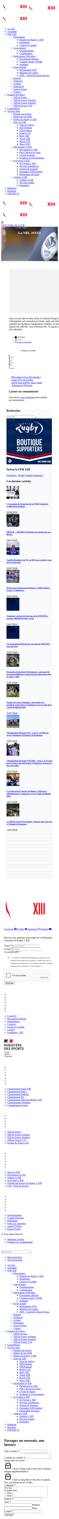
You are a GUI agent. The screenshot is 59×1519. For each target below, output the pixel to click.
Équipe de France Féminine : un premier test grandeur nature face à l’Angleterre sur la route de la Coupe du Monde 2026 (29, 704)
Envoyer (9, 1515)
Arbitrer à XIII (20, 177)
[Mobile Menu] (2, 222)
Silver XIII (24, 144)
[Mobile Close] (3, 1249)
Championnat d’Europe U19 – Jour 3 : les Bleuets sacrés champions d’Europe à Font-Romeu (28, 734)
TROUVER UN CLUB (13, 225)
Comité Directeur (16, 1199)
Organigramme (26, 50)
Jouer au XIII (19, 122)
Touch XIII (24, 138)
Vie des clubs (13, 111)
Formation (24, 185)
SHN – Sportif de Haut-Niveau (34, 75)
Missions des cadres (28, 72)
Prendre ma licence (22, 114)
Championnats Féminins (19, 1081)
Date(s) (8, 1499)
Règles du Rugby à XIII (24, 119)
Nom (7, 945)
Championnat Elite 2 (18, 1070)
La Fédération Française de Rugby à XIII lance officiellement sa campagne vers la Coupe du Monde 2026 (29, 793)
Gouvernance (19, 48)
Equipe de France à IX (19, 1126)
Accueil (11, 28)
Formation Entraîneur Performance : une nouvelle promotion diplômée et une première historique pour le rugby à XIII (29, 674)
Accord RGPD (12, 952)
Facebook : (12, 475)
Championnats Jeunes (18, 1083)
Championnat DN (16, 1075)
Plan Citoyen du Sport (30, 152)
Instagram (38, 475)
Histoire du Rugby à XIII (31, 39)
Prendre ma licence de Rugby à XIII (25, 1164)
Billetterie (11, 188)
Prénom (36, 1505)
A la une (11, 228)
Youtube (29, 475)
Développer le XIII (22, 147)
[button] (28, 356)
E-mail (8, 949)
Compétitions (13, 108)
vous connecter (27, 397)
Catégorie (9, 1485)
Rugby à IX (25, 133)
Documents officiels (28, 59)
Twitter (21, 475)
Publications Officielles (24, 56)
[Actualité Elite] (25, 1490)
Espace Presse (20, 89)
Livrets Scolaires (27, 155)
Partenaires (18, 86)
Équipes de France (16, 94)
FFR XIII (11, 34)
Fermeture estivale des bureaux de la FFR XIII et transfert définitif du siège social (27, 617)
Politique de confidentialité (20, 1242)
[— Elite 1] (25, 1493)
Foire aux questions (17, 1204)
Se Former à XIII (21, 160)
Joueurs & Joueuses (28, 169)
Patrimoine (24, 42)
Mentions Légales (15, 1239)
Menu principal (14, 1257)
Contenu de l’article (14, 1457)
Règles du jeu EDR (22, 116)
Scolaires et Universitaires (31, 158)
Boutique (11, 191)
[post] (13, 498)
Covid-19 (12, 994)
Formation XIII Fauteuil (30, 171)
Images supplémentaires (16, 1471)
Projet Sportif (19, 67)
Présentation (19, 37)
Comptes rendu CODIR (30, 61)
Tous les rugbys (26, 125)
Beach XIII (24, 141)
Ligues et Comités (28, 45)
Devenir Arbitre (26, 182)
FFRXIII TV (13, 193)
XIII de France (20, 97)
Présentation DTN (28, 70)
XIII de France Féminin (24, 100)
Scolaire (17, 83)
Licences (12, 1002)
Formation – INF (16, 1011)
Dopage (17, 78)
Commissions (25, 53)
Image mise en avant (15, 1460)
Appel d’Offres (15, 1207)
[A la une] (25, 1488)
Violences (18, 81)
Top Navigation (14, 1260)
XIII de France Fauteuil (24, 103)
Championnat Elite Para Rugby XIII (25, 1078)
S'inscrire (9, 983)
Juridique (23, 64)
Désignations (14, 1000)
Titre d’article (11, 1451)
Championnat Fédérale (19, 1072)
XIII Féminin (25, 127)
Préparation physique (29, 174)
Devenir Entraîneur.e (29, 166)
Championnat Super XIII (20, 1067)
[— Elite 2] (25, 1496)
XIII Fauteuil (25, 130)
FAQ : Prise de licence (18, 1167)
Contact (17, 92)
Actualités (12, 31)
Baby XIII (24, 136)
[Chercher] (31, 1252)
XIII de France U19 (22, 105)
